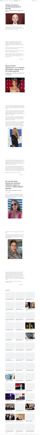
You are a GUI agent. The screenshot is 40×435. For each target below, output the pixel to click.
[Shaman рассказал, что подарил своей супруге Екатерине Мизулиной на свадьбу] (20, 357)
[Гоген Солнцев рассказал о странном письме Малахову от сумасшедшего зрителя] (30, 327)
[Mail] (0, 1)
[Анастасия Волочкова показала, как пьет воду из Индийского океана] (30, 357)
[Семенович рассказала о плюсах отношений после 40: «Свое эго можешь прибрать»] (20, 408)
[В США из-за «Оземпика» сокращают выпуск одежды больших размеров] (10, 378)
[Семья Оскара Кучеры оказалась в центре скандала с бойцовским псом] (10, 296)
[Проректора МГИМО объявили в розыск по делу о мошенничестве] (30, 317)
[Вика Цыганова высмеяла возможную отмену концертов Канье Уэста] (30, 418)
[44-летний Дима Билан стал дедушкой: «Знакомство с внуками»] (20, 367)
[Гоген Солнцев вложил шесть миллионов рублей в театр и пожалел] (30, 408)
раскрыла (12, 172)
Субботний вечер (18, 54)
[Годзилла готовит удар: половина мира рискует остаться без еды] (10, 317)
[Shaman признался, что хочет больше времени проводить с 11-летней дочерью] (10, 327)
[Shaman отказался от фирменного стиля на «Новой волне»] (10, 398)
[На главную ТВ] (1, 1)
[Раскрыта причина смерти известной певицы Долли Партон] (20, 388)
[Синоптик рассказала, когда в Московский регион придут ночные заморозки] (20, 428)
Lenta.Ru (11, 3)
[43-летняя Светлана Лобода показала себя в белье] (30, 378)
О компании (3, 434)
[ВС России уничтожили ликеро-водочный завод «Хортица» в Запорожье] (10, 428)
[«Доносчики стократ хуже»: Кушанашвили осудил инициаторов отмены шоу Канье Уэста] (10, 388)
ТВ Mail (12, 179)
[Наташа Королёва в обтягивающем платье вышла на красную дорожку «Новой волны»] (10, 357)
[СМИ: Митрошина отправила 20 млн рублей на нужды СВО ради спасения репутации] (30, 428)
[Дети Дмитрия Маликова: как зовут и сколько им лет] (30, 347)
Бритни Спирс (7, 105)
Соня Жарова (8, 75)
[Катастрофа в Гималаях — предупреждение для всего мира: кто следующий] (30, 296)
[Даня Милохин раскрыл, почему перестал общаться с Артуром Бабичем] (10, 367)
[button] (15, 18)
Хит (22, 55)
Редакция (15, 434)
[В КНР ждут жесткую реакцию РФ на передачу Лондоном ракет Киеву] (30, 337)
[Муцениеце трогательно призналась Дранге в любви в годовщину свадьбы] (10, 408)
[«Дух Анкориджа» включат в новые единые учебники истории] (10, 418)
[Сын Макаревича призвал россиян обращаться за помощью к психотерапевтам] (10, 337)
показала (13, 281)
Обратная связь (37, 434)
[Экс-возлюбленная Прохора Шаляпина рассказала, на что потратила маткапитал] (20, 337)
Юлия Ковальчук (7, 194)
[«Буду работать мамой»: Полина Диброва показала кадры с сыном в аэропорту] (20, 317)
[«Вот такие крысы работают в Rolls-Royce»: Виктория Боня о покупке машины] (10, 307)
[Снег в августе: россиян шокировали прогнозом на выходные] (30, 388)
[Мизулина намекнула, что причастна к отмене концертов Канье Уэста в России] (20, 307)
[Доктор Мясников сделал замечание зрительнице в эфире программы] (10, 347)
